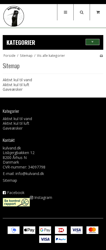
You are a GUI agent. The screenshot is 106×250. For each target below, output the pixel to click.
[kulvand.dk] (13, 16)
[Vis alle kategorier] (92, 42)
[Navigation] (65, 12)
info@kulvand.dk (29, 173)
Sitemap (10, 180)
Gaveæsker (13, 89)
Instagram (43, 197)
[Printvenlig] (101, 55)
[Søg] (81, 12)
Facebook (15, 192)
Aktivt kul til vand (17, 79)
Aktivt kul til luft (16, 84)
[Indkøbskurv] (98, 12)
